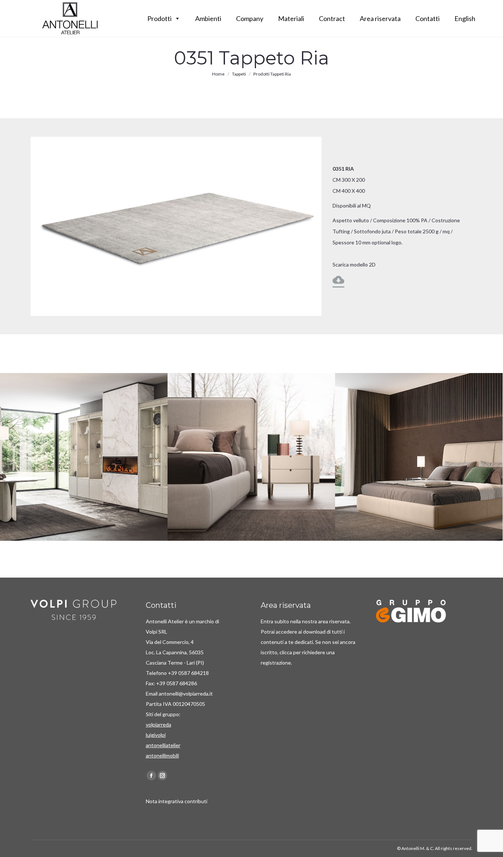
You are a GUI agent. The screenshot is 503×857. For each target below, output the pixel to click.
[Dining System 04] (84, 457)
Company (249, 18)
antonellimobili (162, 755)
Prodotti (159, 18)
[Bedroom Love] (251, 457)
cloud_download (338, 280)
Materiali (291, 18)
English (464, 18)
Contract (332, 18)
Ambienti (208, 18)
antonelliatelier (163, 745)
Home (218, 74)
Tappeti (239, 74)
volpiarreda (158, 724)
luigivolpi (156, 735)
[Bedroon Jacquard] (419, 457)
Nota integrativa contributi (176, 801)
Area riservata (380, 18)
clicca (286, 652)
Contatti (427, 18)
